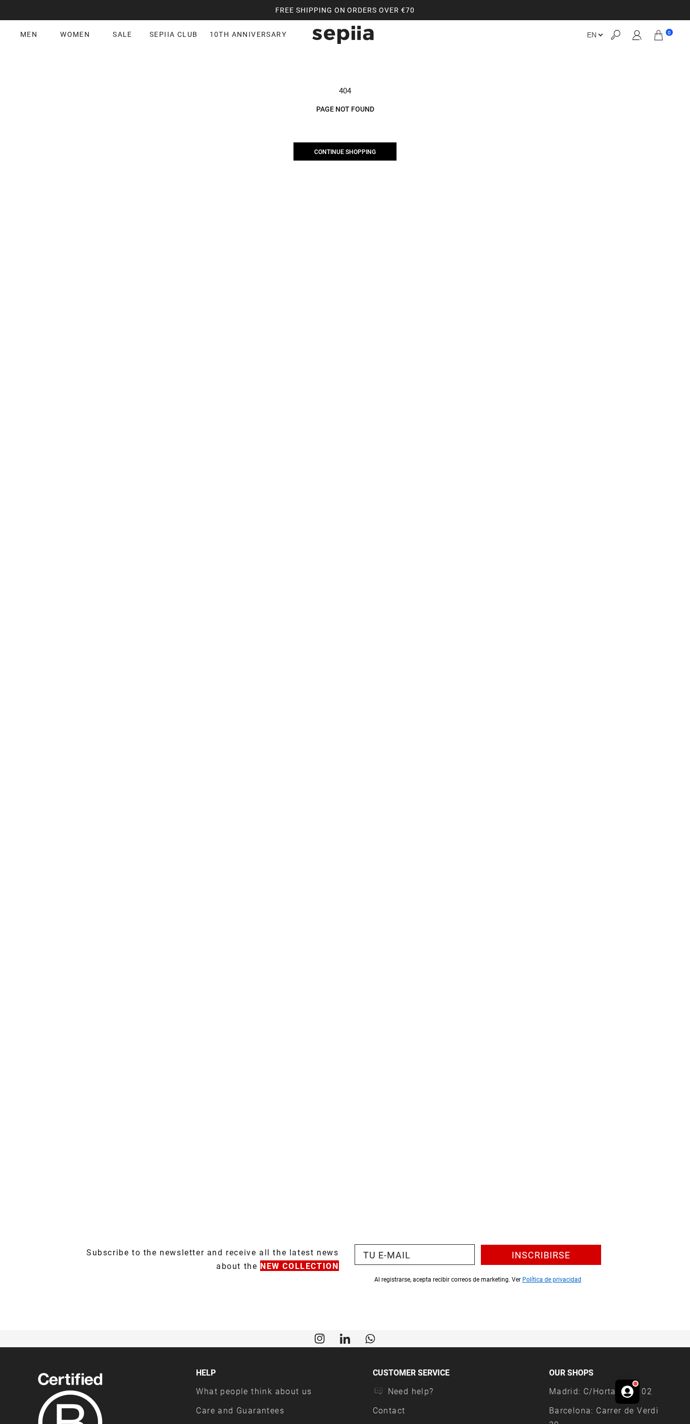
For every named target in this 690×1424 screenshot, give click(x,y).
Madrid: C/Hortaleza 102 (600, 1391)
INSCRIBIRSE (541, 1255)
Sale (122, 34)
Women (75, 34)
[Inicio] (343, 34)
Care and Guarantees (240, 1410)
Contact (389, 1410)
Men (28, 34)
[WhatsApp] (370, 1338)
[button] (615, 35)
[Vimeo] (345, 1338)
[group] (345, 10)
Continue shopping (345, 151)
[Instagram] (320, 1338)
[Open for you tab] (627, 1392)
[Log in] (637, 35)
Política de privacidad (551, 1279)
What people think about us (254, 1391)
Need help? (411, 1391)
